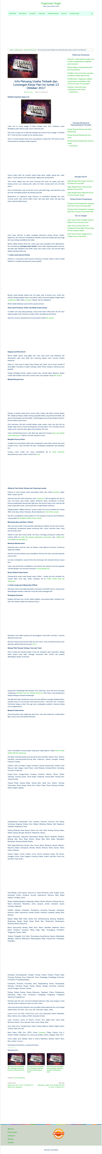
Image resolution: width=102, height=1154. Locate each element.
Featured (10, 1142)
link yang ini (58, 375)
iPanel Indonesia (58, 452)
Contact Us (11, 1136)
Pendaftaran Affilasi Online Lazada (30, 518)
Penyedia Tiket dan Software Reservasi (29, 693)
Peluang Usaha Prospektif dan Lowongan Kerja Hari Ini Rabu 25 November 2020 (55, 1069)
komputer (28, 300)
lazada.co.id (40, 498)
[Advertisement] (51, 32)
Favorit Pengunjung (19, 1078)
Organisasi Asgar (51, 3)
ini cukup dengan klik (42, 568)
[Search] (91, 13)
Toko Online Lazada (52, 512)
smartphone (11, 300)
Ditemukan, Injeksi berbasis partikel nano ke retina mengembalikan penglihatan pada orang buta (80, 61)
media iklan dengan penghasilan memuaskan (36, 537)
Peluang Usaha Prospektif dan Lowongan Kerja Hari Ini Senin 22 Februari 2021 (16, 1068)
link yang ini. (50, 318)
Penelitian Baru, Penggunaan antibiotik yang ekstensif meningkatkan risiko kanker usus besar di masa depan (79, 81)
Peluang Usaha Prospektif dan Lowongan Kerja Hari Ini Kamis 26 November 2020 (35, 1069)
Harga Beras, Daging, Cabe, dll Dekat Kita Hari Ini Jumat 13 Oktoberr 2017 (50, 1085)
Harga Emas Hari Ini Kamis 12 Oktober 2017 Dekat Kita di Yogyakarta (20, 1085)
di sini (38, 454)
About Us (11, 1129)
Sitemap (10, 1139)
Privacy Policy (12, 1132)
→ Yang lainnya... (73, 92)
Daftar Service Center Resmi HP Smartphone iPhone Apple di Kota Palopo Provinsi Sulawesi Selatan (80, 228)
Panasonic (42, 1032)
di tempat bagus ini (21, 539)
